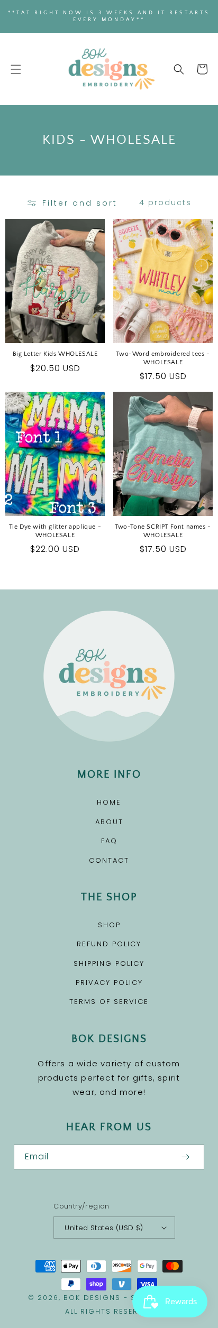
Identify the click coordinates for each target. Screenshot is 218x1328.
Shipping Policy (109, 963)
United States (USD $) (104, 1228)
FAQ (109, 841)
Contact (109, 860)
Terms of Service (109, 1002)
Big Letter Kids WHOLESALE (55, 354)
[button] (16, 69)
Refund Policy (109, 944)
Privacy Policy (109, 982)
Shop (109, 925)
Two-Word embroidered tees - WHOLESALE (163, 358)
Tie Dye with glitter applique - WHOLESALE (55, 531)
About (109, 822)
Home (109, 802)
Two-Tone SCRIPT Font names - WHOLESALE (163, 531)
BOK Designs (92, 1298)
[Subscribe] (185, 1157)
